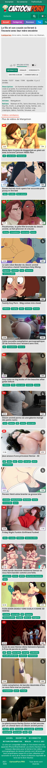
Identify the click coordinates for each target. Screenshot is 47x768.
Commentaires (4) (31, 75)
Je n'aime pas (14, 65)
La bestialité (29, 729)
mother (28, 108)
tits (3, 108)
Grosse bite (7, 503)
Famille (20, 110)
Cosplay (14, 308)
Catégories (17, 22)
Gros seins (16, 35)
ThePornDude (36, 2)
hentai (34, 106)
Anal (21, 270)
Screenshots (34, 70)
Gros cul (32, 35)
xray (33, 108)
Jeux (15, 461)
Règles (28, 741)
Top (39, 22)
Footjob (23, 691)
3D (4, 156)
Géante (11, 423)
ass (33, 110)
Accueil (6, 22)
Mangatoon (16, 100)
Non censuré (21, 194)
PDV (13, 385)
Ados (5, 194)
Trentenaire (21, 156)
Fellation (6, 308)
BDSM (22, 576)
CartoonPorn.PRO (17, 762)
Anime (33, 232)
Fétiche (9, 108)
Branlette (27, 500)
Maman (40, 35)
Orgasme (36, 617)
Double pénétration (10, 656)
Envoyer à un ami (15, 75)
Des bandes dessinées (34, 576)
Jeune (34, 461)
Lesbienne (7, 576)
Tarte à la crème (8, 274)
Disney (5, 232)
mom (11, 106)
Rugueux (6, 270)
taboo (13, 110)
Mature (16, 108)
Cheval (5, 729)
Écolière (12, 194)
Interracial (25, 232)
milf (22, 108)
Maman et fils (16, 103)
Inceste (25, 35)
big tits (5, 106)
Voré (5, 423)
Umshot (15, 270)
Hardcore (29, 270)
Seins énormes (29, 103)
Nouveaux (30, 22)
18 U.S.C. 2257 (39, 741)
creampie (6, 110)
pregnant (21, 106)
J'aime (11, 65)
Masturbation (16, 500)
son (39, 106)
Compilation (14, 232)
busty (28, 106)
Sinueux (27, 110)
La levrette (11, 156)
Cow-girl (27, 461)
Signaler (23, 70)
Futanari (6, 614)
